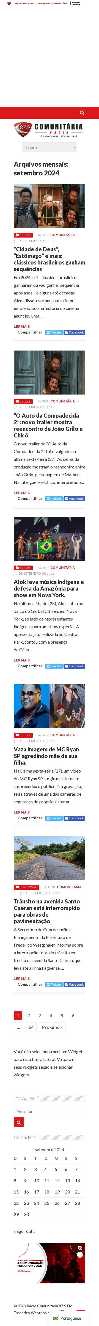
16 (26, 1191)
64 (31, 1027)
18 (46, 1191)
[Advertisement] (49, 57)
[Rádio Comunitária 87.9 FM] (49, 134)
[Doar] (49, 3)
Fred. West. (28, 887)
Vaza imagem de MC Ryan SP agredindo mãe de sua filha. (46, 756)
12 (57, 1180)
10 (36, 1180)
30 (26, 1214)
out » (30, 1231)
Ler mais (22, 327)
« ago (19, 1231)
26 (57, 1203)
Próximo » (52, 1027)
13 (67, 1180)
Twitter (56, 332)
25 (46, 1203)
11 (46, 1180)
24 (36, 1203)
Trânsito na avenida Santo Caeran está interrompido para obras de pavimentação (47, 911)
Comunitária (62, 235)
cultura (25, 235)
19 (57, 1191)
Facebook (76, 332)
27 (67, 1203)
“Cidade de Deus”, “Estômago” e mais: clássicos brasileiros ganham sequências (49, 259)
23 (26, 1203)
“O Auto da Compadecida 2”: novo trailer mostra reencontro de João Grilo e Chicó (48, 425)
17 (36, 1191)
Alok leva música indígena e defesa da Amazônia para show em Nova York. (49, 588)
